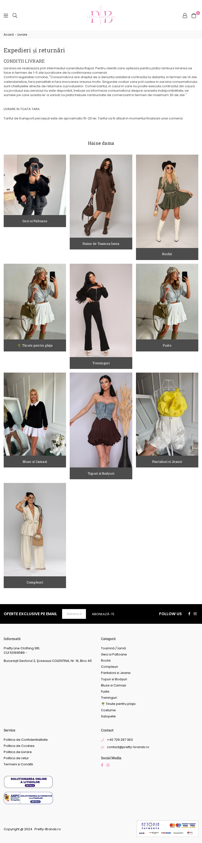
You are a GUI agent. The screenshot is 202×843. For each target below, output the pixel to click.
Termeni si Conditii (18, 764)
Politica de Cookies (19, 745)
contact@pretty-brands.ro (128, 747)
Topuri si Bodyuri (114, 679)
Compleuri (109, 666)
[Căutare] (14, 15)
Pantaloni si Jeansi (116, 672)
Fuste (105, 691)
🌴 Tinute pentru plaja (118, 703)
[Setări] (185, 15)
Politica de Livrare (18, 752)
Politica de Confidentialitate (26, 739)
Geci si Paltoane (114, 654)
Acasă (9, 35)
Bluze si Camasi (113, 685)
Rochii (106, 660)
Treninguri (109, 697)
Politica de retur (16, 758)
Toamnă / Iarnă (113, 648)
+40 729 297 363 (120, 739)
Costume (108, 710)
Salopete (108, 716)
